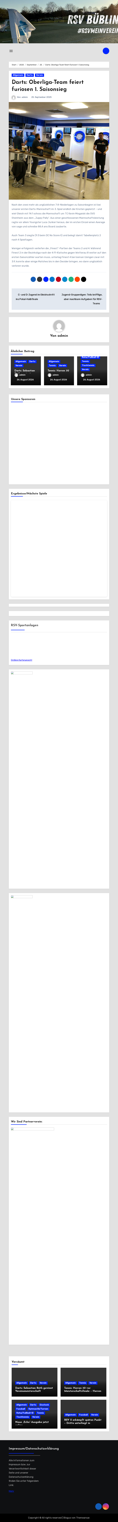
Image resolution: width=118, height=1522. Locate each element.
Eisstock (44, 1405)
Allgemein (18, 75)
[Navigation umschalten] (11, 51)
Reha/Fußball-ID (90, 357)
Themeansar (83, 1517)
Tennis (52, 365)
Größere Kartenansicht (21, 660)
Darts (30, 75)
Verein (39, 75)
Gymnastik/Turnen (38, 1409)
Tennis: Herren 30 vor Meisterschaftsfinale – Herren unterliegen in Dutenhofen (82, 1391)
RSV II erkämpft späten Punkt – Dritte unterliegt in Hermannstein (82, 1423)
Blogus (67, 1517)
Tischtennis (88, 365)
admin (25, 97)
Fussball (20, 1409)
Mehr (11, 1491)
